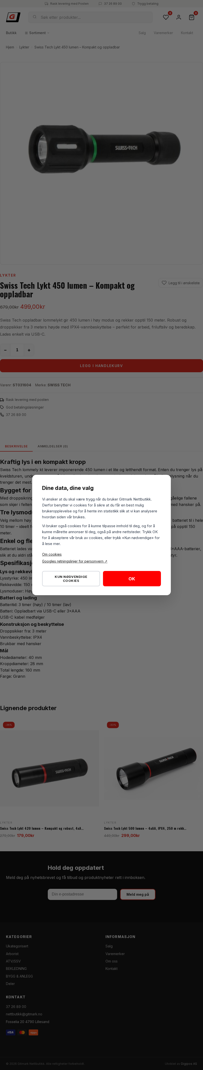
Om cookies (52, 554)
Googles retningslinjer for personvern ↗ (74, 561)
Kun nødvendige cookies (71, 579)
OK (131, 578)
